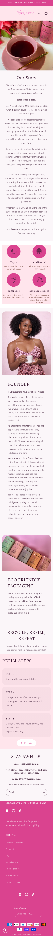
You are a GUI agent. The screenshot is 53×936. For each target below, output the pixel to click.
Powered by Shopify (33, 934)
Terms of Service (13, 882)
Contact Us (10, 849)
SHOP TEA (26, 743)
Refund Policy (12, 862)
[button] (6, 13)
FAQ (7, 856)
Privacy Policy (12, 875)
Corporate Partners (14, 843)
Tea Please (22, 934)
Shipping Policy (12, 869)
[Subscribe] (44, 792)
